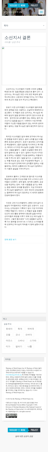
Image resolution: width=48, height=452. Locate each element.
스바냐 (21, 341)
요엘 (8, 335)
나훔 (30, 346)
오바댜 (28, 335)
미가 (8, 346)
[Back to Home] (24, 430)
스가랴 (33, 341)
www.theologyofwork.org (14, 375)
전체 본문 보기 (10, 239)
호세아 (9, 329)
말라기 (19, 346)
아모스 (9, 341)
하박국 (31, 329)
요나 (18, 335)
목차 (6, 25)
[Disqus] (24, 277)
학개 (20, 329)
